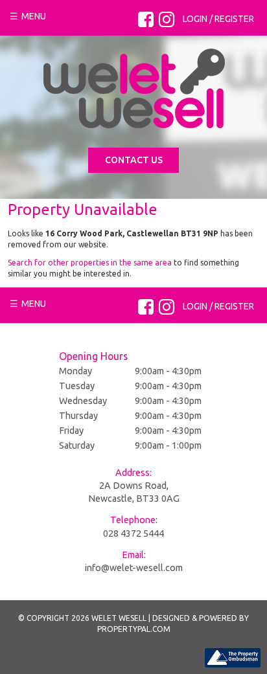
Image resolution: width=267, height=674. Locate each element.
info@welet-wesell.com (134, 568)
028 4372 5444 (133, 533)
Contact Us (134, 160)
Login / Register (218, 19)
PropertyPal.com (133, 629)
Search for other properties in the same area (90, 262)
